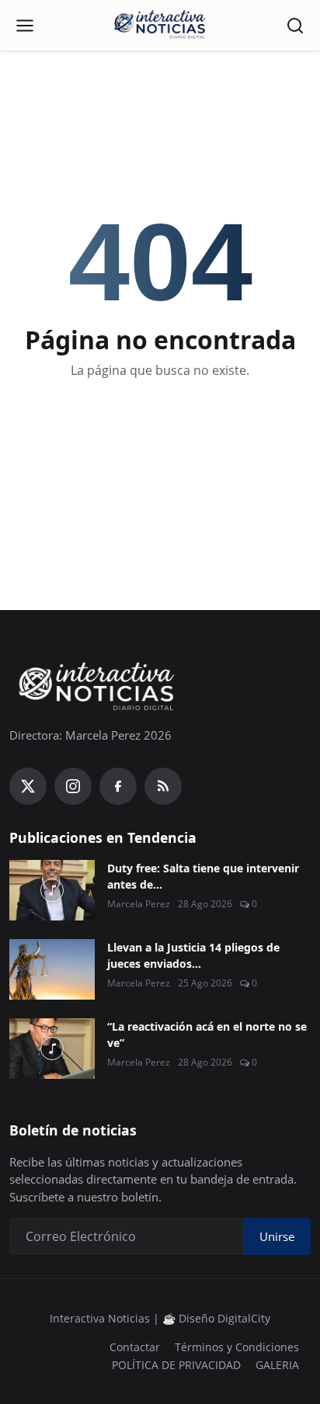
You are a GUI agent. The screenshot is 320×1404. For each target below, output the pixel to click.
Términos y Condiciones (237, 1347)
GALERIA (277, 1364)
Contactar (135, 1347)
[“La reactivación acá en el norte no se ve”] (52, 1048)
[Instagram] (73, 786)
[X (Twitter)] (28, 786)
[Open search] (295, 25)
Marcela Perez (138, 903)
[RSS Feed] (163, 786)
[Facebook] (118, 786)
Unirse (276, 1236)
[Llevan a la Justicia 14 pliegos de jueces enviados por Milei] (52, 969)
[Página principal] (160, 25)
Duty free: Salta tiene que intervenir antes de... (203, 876)
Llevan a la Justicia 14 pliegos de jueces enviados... (193, 955)
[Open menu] (24, 25)
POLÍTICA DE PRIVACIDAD (176, 1364)
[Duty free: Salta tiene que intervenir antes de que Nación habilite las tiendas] (52, 890)
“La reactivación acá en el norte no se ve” (207, 1034)
